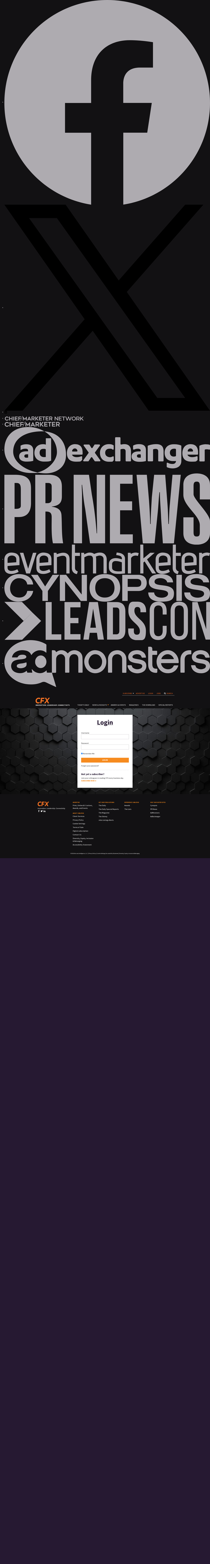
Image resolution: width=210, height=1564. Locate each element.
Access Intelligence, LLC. (81, 853)
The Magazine (104, 813)
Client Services (78, 816)
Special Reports (165, 705)
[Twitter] (41, 811)
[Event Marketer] (107, 559)
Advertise (140, 693)
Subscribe (127, 693)
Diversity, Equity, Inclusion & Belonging (129, 853)
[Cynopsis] (107, 587)
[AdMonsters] (107, 663)
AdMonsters (155, 813)
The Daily (102, 805)
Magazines (134, 705)
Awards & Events (118, 705)
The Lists (127, 809)
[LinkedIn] (44, 811)
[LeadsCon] (107, 621)
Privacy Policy (78, 820)
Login (150, 693)
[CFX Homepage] (44, 700)
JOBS (159, 693)
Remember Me (88, 753)
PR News (153, 809)
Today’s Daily (83, 705)
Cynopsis (153, 805)
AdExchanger (155, 816)
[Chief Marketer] (32, 424)
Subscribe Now (88, 781)
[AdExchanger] (107, 450)
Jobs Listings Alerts (106, 820)
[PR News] (107, 509)
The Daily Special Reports (109, 809)
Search (169, 693)
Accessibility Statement (82, 844)
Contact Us (77, 834)
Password (84, 743)
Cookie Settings (79, 823)
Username (85, 733)
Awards (127, 805)
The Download (148, 705)
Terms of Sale (78, 827)
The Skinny (103, 816)
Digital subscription (80, 831)
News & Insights (99, 705)
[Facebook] (39, 811)
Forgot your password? (90, 766)
